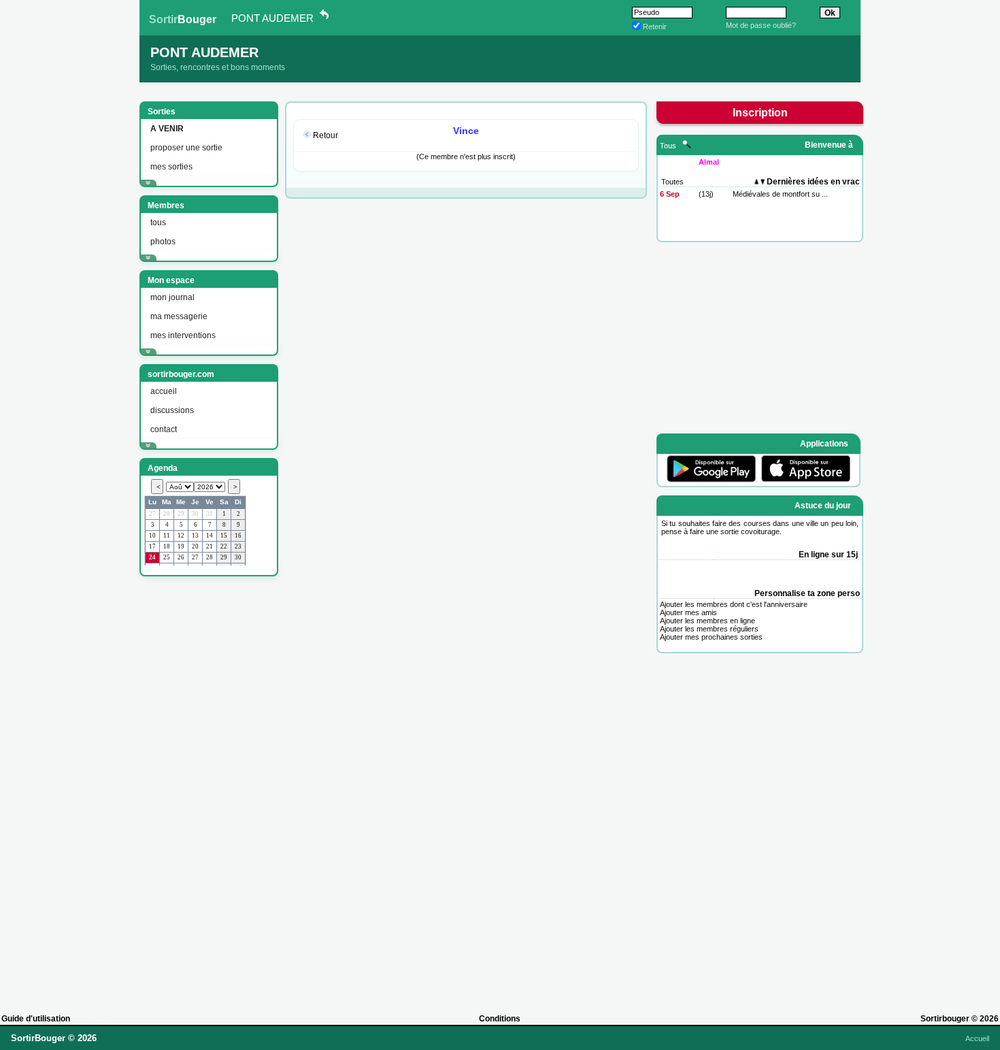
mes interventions (183, 335)
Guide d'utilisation (35, 1018)
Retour (325, 135)
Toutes (672, 182)
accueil (163, 391)
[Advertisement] (207, 789)
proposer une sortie (186, 147)
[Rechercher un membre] (686, 146)
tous (158, 222)
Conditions (499, 1018)
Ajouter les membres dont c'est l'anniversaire (733, 604)
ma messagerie (178, 316)
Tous (669, 146)
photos (163, 241)
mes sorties (171, 166)
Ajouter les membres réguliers (709, 629)
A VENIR (167, 128)
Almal (709, 162)
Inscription (760, 112)
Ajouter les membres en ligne (707, 621)
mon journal (172, 297)
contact (163, 429)
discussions (172, 410)
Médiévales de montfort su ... (780, 194)
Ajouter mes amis (688, 612)
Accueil (977, 1038)
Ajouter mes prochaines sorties (711, 637)
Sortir (182, 19)
